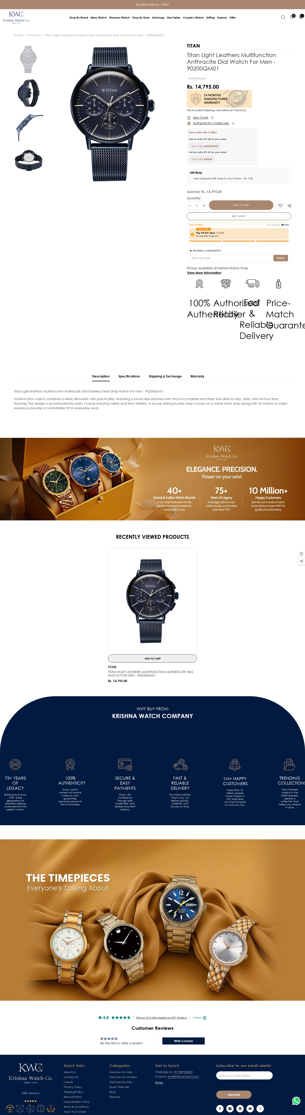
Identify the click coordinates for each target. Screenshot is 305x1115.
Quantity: (194, 198)
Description (101, 376)
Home (18, 35)
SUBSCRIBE (234, 1094)
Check (281, 258)
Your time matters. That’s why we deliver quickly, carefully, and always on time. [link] (180, 800)
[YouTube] (250, 1108)
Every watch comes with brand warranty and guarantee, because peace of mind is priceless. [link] (70, 797)
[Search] (283, 17)
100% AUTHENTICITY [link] (70, 781)
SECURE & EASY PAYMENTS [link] (125, 783)
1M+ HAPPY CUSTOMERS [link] (235, 781)
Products (34, 35)
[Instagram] (230, 1108)
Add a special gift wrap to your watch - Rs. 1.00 (223, 178)
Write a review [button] (183, 1041)
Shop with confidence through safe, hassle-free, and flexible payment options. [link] (125, 802)
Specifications (129, 376)
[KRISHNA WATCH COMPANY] (152, 920)
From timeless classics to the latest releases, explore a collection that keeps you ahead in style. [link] (290, 798)
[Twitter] (260, 1108)
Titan (112, 667)
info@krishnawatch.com (183, 1076)
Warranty (197, 376)
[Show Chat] (297, 1101)
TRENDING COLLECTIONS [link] (289, 781)
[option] (112, 114)
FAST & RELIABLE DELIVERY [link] (180, 783)
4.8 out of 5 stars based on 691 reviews (161, 1017)
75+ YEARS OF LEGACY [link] (15, 783)
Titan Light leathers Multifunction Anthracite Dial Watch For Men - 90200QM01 (150, 673)
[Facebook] (220, 1108)
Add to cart (241, 205)
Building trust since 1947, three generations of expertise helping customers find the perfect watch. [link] (15, 802)
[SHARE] (288, 205)
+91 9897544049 (183, 1071)
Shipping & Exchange (165, 376)
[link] (280, 205)
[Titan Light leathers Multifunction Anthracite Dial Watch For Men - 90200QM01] (152, 601)
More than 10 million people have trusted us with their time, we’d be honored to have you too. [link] (235, 797)
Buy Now (239, 216)
